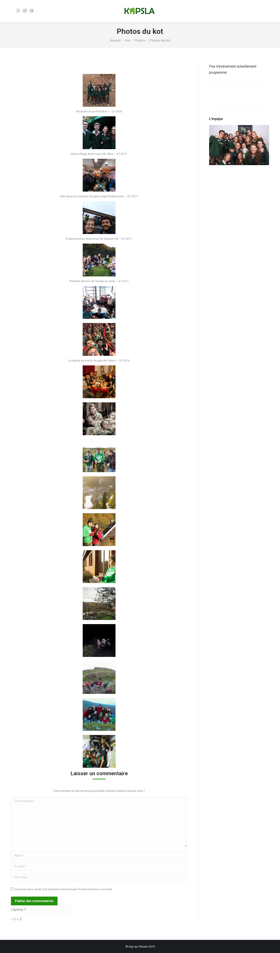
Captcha (17, 910)
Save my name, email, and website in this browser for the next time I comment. (64, 889)
